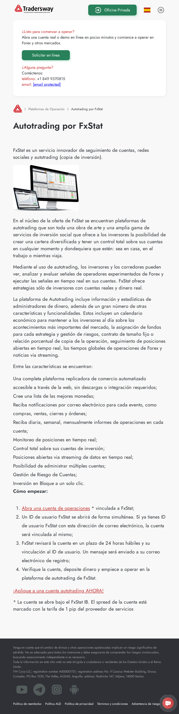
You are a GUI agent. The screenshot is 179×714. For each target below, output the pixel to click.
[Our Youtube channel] (22, 691)
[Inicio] (17, 109)
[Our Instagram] (56, 691)
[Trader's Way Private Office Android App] (74, 691)
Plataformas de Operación (46, 109)
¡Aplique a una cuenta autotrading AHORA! (58, 590)
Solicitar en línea (46, 55)
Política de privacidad (79, 704)
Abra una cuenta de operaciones (56, 508)
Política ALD (53, 704)
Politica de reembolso (27, 704)
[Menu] (161, 10)
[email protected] (47, 84)
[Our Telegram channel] (39, 691)
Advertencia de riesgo (146, 704)
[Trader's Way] (34, 11)
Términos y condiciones (112, 704)
